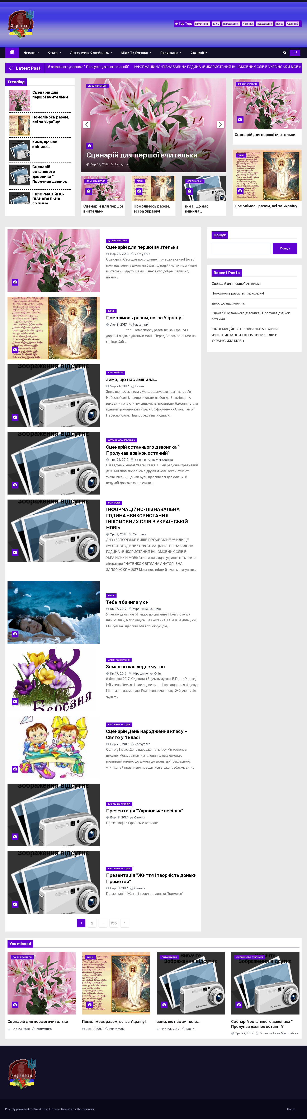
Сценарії (198, 52)
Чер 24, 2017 (119, 386)
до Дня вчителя (95, 181)
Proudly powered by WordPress (27, 1109)
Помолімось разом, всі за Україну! (50, 119)
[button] (284, 52)
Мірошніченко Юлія (146, 609)
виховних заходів (119, 724)
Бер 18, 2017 (119, 817)
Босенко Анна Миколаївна (153, 460)
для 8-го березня (118, 660)
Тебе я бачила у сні (128, 602)
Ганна (139, 386)
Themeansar (85, 1109)
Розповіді (114, 502)
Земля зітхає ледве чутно (135, 667)
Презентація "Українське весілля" (144, 811)
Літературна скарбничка (90, 52)
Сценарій (292, 23)
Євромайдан (194, 181)
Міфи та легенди (135, 52)
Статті (53, 52)
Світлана (139, 534)
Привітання (202, 23)
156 (114, 923)
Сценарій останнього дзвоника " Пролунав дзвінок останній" (49, 177)
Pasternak (169, 164)
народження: (231, 23)
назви (279, 23)
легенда (248, 23)
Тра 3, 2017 (118, 534)
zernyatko (142, 254)
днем (216, 23)
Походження (265, 23)
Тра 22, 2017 (119, 460)
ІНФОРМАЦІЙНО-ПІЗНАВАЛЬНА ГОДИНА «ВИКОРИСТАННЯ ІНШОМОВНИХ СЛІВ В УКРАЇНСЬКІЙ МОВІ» (245, 335)
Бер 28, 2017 (119, 744)
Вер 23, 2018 (119, 254)
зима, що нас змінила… (44, 144)
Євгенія (139, 817)
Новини (30, 52)
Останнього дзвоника (121, 440)
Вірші (140, 85)
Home (291, 1109)
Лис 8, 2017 (147, 164)
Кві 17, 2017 (118, 609)
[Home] (12, 52)
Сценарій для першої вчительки (50, 94)
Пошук (220, 235)
